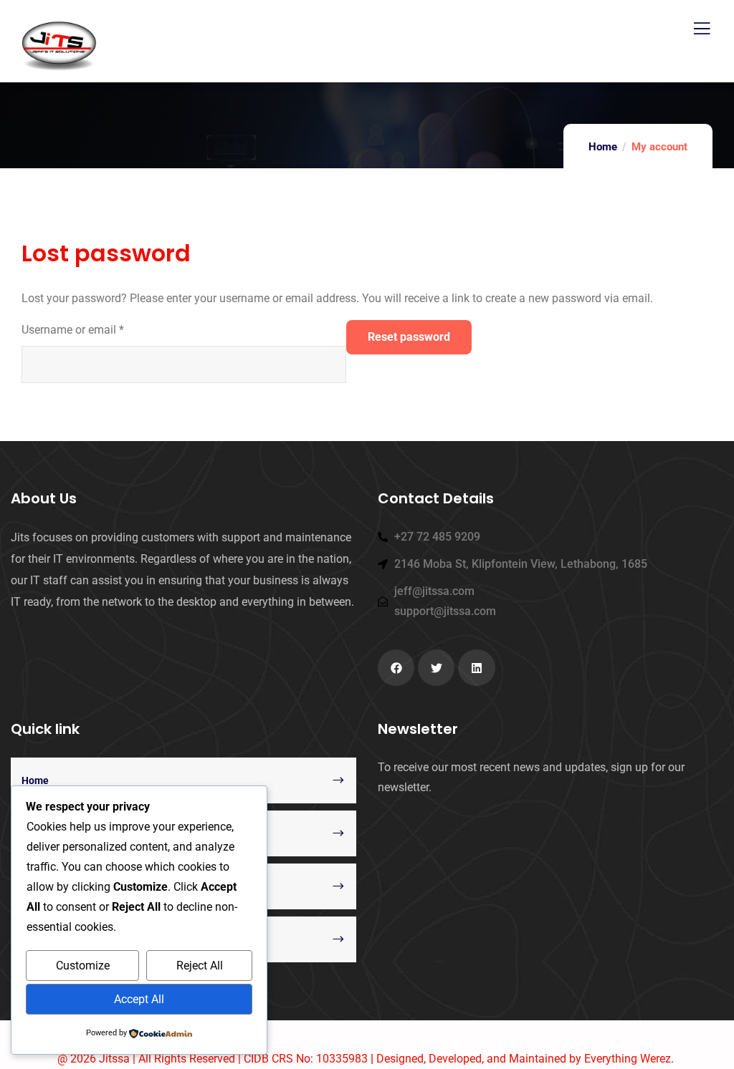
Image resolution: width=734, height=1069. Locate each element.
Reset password (409, 337)
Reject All (199, 965)
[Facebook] (396, 667)
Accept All (139, 999)
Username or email (73, 328)
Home (602, 146)
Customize (83, 965)
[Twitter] (436, 667)
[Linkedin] (476, 667)
